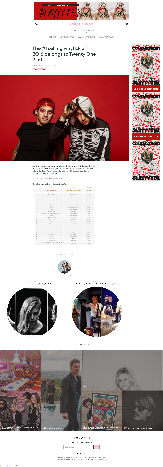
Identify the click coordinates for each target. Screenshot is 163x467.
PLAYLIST (126, 24)
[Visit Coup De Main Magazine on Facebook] (74, 438)
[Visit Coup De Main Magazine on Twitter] (84, 438)
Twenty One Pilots (39, 69)
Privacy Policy (81, 453)
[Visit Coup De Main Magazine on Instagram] (79, 438)
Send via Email (71, 254)
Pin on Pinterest (64, 254)
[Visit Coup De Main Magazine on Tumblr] (87, 438)
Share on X (60, 254)
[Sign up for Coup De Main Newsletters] (89, 438)
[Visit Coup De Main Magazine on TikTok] (82, 438)
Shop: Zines (106, 35)
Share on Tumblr (68, 254)
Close (17, 466)
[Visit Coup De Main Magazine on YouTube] (77, 438)
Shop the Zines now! (7, 466)
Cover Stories (86, 35)
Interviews (67, 35)
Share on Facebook (57, 254)
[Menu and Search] (36, 24)
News (53, 38)
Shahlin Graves (52, 65)
